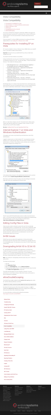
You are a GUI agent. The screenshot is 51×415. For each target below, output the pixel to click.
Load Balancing (7, 331)
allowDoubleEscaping (10, 30)
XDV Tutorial (6, 371)
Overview (6, 320)
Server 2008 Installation (9, 336)
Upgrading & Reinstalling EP (9, 355)
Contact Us (37, 3)
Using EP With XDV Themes (9, 307)
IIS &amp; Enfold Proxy (8, 323)
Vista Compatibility (8, 326)
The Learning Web (18, 392)
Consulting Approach (7, 387)
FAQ (5, 318)
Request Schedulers (8, 342)
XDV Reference (7, 368)
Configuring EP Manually (9, 304)
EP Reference (7, 352)
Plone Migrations (6, 392)
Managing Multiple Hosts (9, 334)
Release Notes (7, 299)
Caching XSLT (7, 366)
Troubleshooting (7, 302)
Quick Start (6, 350)
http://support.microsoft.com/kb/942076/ (12, 293)
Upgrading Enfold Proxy (23, 127)
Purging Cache (7, 339)
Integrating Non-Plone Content (10, 315)
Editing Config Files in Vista (11, 26)
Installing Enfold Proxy (11, 127)
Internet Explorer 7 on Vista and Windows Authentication (17, 24)
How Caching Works (8, 379)
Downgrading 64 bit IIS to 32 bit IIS (13, 29)
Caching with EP (7, 312)
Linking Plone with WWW (9, 328)
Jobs (35, 411)
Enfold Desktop (29, 389)
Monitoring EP (7, 344)
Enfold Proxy (29, 387)
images (5, 363)
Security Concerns (8, 347)
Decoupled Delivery (19, 387)
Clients (19, 411)
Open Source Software (31, 390)
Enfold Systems (15, 4)
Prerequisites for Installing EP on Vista (13, 23)
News (39, 411)
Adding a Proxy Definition (9, 376)
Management (29, 411)
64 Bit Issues (8, 27)
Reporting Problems (8, 358)
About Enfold (13, 411)
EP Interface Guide (8, 310)
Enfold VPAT (28, 392)
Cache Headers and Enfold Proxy (10, 374)
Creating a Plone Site (8, 360)
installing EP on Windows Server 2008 (20, 40)
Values (23, 411)
